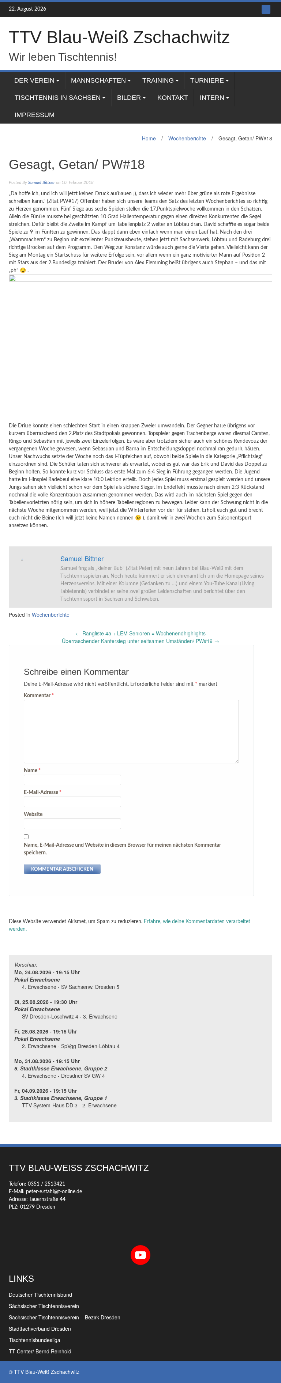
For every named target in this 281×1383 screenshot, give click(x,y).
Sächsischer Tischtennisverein (44, 1306)
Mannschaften (98, 80)
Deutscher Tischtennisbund (40, 1294)
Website (33, 814)
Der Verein (34, 80)
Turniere (207, 80)
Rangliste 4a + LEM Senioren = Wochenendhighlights (141, 633)
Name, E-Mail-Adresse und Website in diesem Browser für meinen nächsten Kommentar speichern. (122, 849)
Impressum (35, 114)
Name (32, 770)
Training (158, 80)
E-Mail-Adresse (42, 792)
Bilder (129, 97)
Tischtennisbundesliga (34, 1340)
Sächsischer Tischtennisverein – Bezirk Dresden (64, 1317)
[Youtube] (266, 9)
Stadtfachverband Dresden (40, 1328)
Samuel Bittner (41, 182)
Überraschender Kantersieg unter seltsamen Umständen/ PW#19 (140, 641)
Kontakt (172, 97)
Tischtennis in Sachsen (58, 97)
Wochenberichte (187, 138)
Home (149, 138)
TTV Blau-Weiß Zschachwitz (119, 37)
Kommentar (39, 695)
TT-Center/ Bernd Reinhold (40, 1351)
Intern (212, 97)
